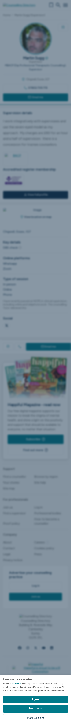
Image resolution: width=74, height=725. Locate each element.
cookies (16, 683)
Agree (36, 699)
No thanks (35, 708)
